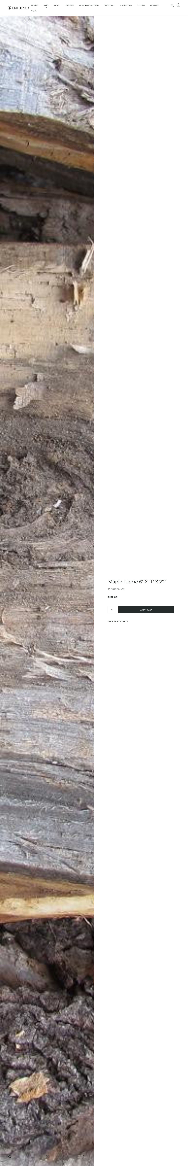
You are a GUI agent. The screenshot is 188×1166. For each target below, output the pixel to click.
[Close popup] (145, 554)
